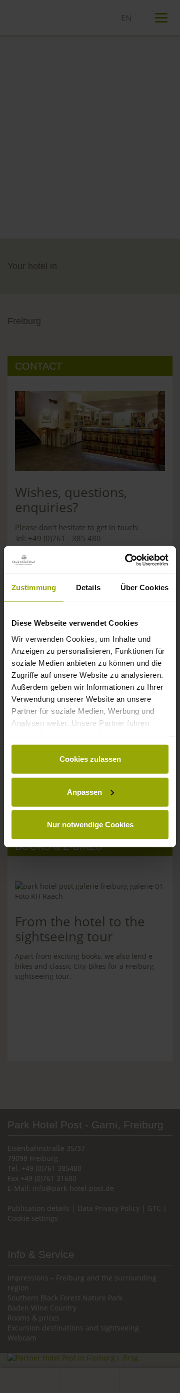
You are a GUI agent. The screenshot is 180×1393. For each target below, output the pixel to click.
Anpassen (84, 791)
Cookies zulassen (90, 759)
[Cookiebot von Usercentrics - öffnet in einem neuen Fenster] (127, 559)
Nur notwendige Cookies (90, 824)
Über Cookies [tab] (144, 587)
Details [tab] (88, 587)
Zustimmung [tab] (34, 587)
